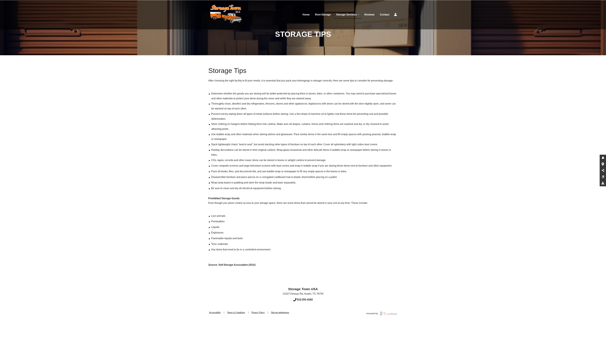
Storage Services (346, 14)
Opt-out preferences (280, 312)
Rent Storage (323, 14)
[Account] (396, 14)
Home (306, 14)
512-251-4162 (304, 299)
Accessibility (215, 312)
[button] (603, 158)
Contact (384, 14)
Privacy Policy (258, 312)
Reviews (369, 14)
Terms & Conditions (236, 312)
